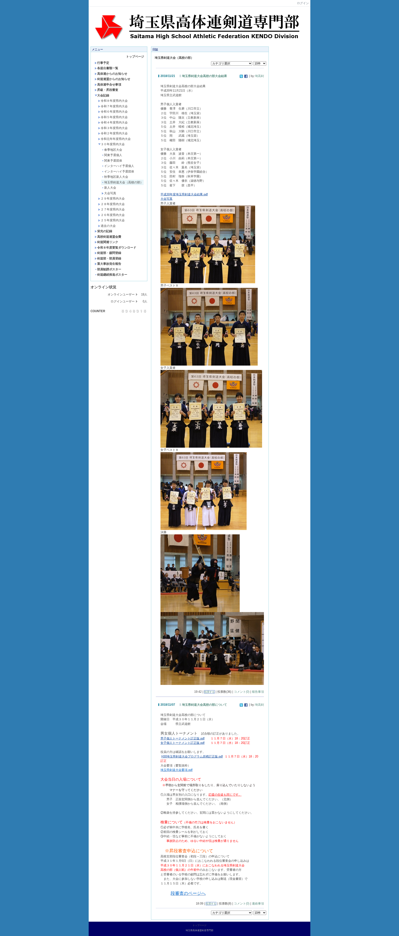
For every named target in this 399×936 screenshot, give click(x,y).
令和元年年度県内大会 (116, 139)
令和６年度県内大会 (114, 111)
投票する (209, 691)
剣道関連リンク (107, 242)
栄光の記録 (104, 231)
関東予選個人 (113, 155)
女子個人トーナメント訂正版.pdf (182, 743)
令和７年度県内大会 (114, 106)
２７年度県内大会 (113, 209)
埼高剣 (259, 76)
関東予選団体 (113, 160)
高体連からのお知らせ (112, 73)
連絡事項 (258, 903)
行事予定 (103, 63)
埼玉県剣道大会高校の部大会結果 (204, 76)
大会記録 (103, 95)
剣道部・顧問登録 (109, 253)
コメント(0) (241, 691)
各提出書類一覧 (107, 68)
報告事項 (258, 691)
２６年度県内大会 (113, 215)
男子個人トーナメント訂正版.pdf (182, 738)
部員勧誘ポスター (109, 269)
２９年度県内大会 (113, 198)
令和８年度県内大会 (114, 100)
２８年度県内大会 (113, 204)
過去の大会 (108, 226)
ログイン (303, 3)
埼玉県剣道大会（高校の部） (123, 182)
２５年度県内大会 (113, 220)
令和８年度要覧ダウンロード (116, 247)
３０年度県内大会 (113, 144)
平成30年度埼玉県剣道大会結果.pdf (184, 194)
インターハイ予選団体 (119, 171)
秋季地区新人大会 (116, 177)
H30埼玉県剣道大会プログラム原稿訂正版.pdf (192, 756)
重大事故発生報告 (109, 263)
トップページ (135, 56)
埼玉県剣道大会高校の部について (204, 704)
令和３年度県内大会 (114, 128)
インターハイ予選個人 (119, 166)
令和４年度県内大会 (114, 122)
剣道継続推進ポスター (112, 274)
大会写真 (110, 193)
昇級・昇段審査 (107, 90)
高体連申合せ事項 (109, 84)
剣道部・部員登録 (109, 258)
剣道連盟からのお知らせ (113, 79)
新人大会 (110, 187)
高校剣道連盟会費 (109, 236)
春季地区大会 (113, 149)
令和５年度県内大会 (114, 117)
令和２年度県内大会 (114, 133)
